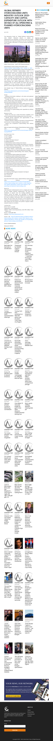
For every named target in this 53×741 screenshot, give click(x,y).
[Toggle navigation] (48, 3)
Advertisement (31, 714)
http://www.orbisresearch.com (16, 214)
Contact (29, 716)
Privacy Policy (30, 712)
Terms (29, 710)
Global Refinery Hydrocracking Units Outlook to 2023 (18, 68)
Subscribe (14, 730)
